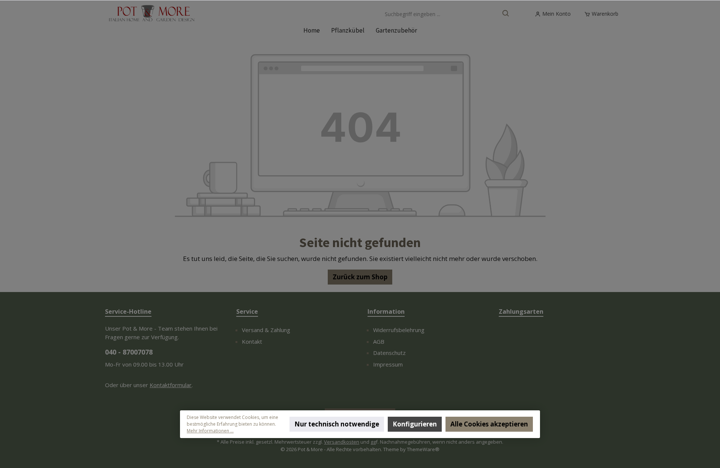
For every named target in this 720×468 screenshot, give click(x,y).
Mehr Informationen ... (210, 431)
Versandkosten (341, 441)
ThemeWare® (423, 449)
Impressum (388, 364)
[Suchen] (506, 14)
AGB (378, 341)
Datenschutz (389, 352)
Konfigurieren (415, 424)
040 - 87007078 (129, 351)
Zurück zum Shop (360, 277)
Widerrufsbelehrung (398, 330)
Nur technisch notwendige (336, 424)
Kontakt (252, 341)
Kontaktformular (171, 385)
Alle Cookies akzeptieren (489, 424)
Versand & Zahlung (266, 330)
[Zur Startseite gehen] (152, 14)
